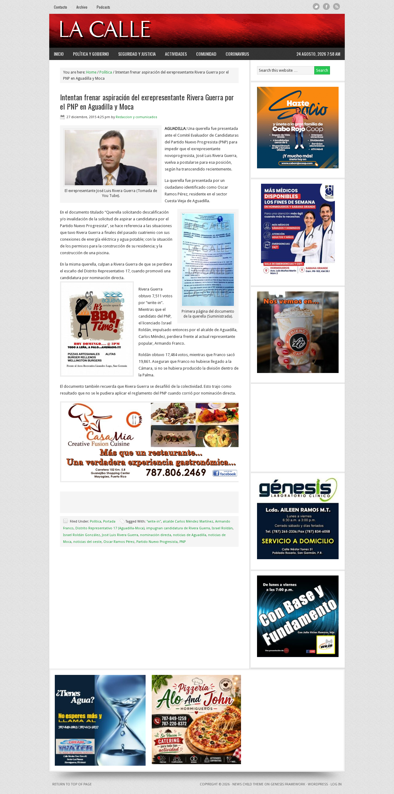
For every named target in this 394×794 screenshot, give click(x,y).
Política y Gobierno (91, 53)
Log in (336, 784)
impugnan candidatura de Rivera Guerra (178, 528)
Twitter (316, 6)
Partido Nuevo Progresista (157, 542)
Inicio (59, 53)
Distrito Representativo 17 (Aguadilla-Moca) (109, 528)
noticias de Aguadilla (189, 535)
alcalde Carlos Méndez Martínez (188, 521)
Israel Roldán (222, 528)
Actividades (176, 53)
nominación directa (155, 535)
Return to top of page (72, 784)
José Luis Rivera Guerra (120, 535)
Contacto (60, 7)
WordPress (318, 784)
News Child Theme (247, 784)
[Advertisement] (265, 31)
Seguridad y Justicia (137, 53)
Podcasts (103, 7)
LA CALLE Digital (120, 31)
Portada (109, 521)
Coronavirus (237, 53)
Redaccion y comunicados (136, 117)
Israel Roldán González (81, 535)
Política (95, 521)
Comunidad (206, 53)
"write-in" (154, 521)
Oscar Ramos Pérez (119, 542)
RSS (336, 6)
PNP (182, 542)
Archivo (81, 7)
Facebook (326, 6)
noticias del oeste (87, 542)
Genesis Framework (288, 784)
